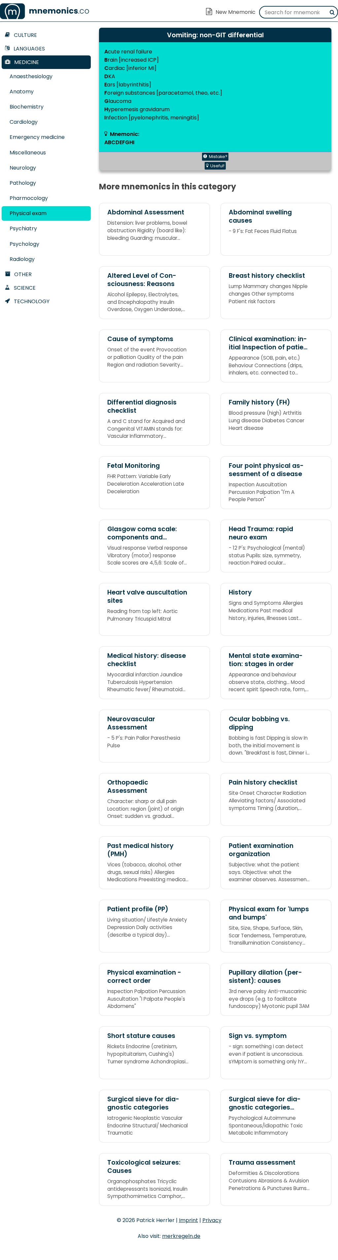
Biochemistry (27, 107)
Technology (31, 301)
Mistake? (218, 156)
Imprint (188, 1220)
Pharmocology (29, 198)
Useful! (217, 166)
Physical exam (28, 213)
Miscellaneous (28, 152)
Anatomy (22, 91)
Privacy (211, 1220)
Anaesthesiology (31, 76)
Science (24, 288)
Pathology (23, 183)
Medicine (26, 62)
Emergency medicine (37, 137)
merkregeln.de (181, 1236)
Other (22, 274)
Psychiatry (23, 228)
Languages (28, 48)
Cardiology (24, 122)
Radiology (22, 259)
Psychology (24, 244)
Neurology (23, 168)
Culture (25, 35)
